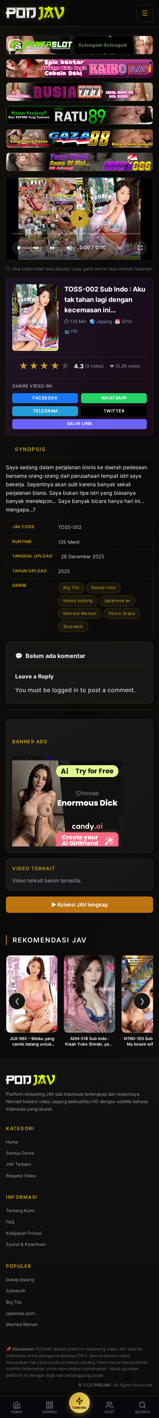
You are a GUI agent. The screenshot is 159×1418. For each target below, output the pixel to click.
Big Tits (71, 587)
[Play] (79, 218)
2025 (64, 571)
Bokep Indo (103, 587)
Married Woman (80, 613)
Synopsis (30, 449)
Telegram (45, 411)
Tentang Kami (20, 1210)
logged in (65, 690)
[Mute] (69, 247)
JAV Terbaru (18, 1164)
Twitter (114, 411)
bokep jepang (78, 600)
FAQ (10, 1222)
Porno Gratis (122, 613)
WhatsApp (114, 398)
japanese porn (20, 1313)
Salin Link (79, 423)
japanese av (118, 600)
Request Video (21, 1175)
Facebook (45, 398)
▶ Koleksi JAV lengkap (79, 904)
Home (12, 1142)
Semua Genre (20, 1153)
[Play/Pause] (19, 247)
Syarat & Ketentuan (26, 1244)
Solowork (73, 626)
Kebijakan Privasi (24, 1233)
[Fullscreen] (140, 247)
